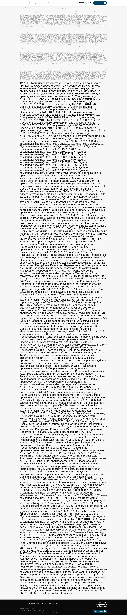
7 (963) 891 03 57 (85, 2)
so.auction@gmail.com (86, 3)
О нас (49, 3)
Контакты (56, 3)
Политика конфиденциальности (28, 608)
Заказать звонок (99, 3)
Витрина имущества (34, 3)
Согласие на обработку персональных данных (32, 610)
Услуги (44, 3)
